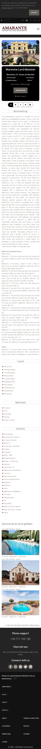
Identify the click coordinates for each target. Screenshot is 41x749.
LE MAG (4, 742)
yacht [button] (4, 702)
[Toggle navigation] (38, 29)
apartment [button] (6, 687)
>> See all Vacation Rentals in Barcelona (22, 625)
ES (35, 20)
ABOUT (4, 718)
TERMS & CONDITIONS (31, 718)
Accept (34, 12)
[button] (6, 54)
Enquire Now (20, 90)
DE (27, 20)
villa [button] (4, 694)
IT (31, 20)
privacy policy (7, 8)
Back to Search (21, 96)
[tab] (10, 105)
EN (23, 20)
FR (39, 20)
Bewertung (6, 734)
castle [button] (5, 710)
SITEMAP (26, 734)
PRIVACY (26, 726)
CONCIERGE (6, 726)
